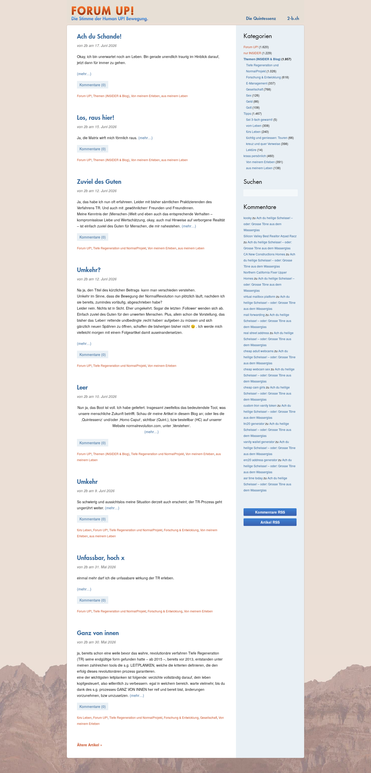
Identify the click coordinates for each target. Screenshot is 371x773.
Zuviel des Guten (99, 181)
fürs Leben (84, 530)
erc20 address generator (260, 460)
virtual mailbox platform (259, 296)
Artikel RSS (270, 522)
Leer (82, 387)
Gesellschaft (208, 717)
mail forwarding (254, 314)
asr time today (253, 478)
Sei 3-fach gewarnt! (259, 119)
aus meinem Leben (174, 96)
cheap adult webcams (259, 351)
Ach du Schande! (99, 36)
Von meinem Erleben (145, 96)
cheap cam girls (254, 387)
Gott (249, 107)
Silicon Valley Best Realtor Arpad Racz (270, 236)
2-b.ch (293, 18)
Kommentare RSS (270, 512)
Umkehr (87, 481)
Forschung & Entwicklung (181, 530)
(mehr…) (84, 73)
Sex (248, 95)
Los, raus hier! (95, 117)
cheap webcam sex (257, 369)
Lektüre (251, 149)
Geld (249, 101)
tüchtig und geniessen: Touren (266, 137)
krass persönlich (255, 156)
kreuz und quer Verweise (263, 143)
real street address (256, 333)
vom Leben (253, 125)
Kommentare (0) (93, 84)
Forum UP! (84, 96)
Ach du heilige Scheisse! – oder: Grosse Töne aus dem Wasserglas (268, 224)
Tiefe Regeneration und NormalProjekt (119, 248)
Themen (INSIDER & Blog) (111, 96)
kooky (248, 218)
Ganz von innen (98, 633)
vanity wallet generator (259, 441)
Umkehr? (89, 270)
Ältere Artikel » (89, 744)
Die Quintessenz (261, 18)
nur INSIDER (252, 53)
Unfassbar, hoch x (100, 557)
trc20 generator (254, 423)
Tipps (247, 113)
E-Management (256, 83)
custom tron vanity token (260, 405)
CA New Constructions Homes (264, 254)
